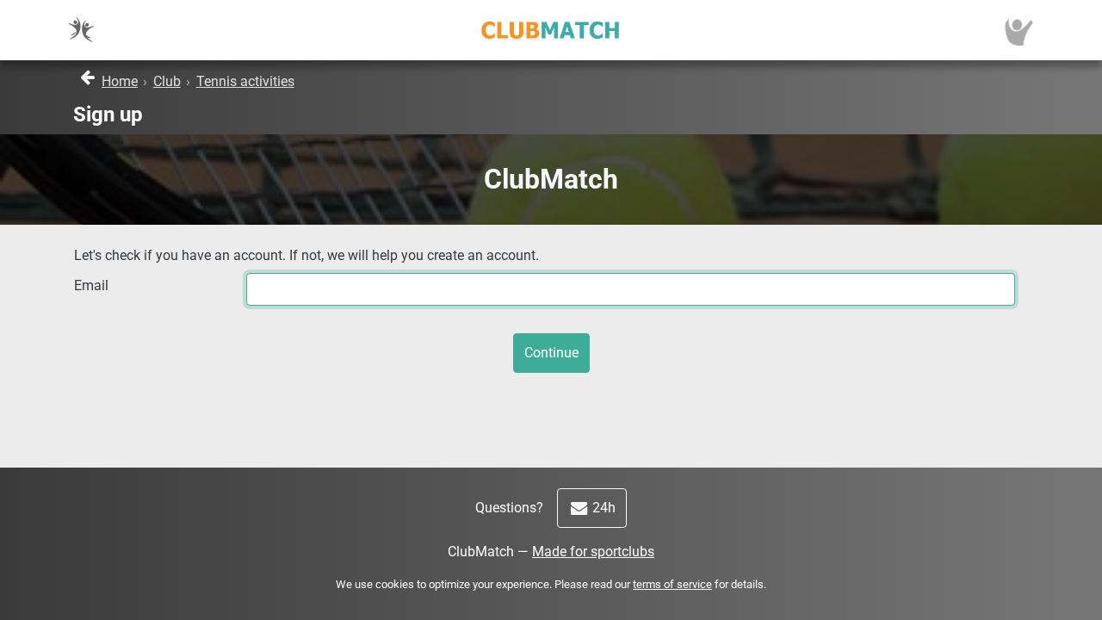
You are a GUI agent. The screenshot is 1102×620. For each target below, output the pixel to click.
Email (91, 285)
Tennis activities (245, 81)
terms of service (672, 584)
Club (167, 81)
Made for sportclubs (593, 551)
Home (120, 81)
